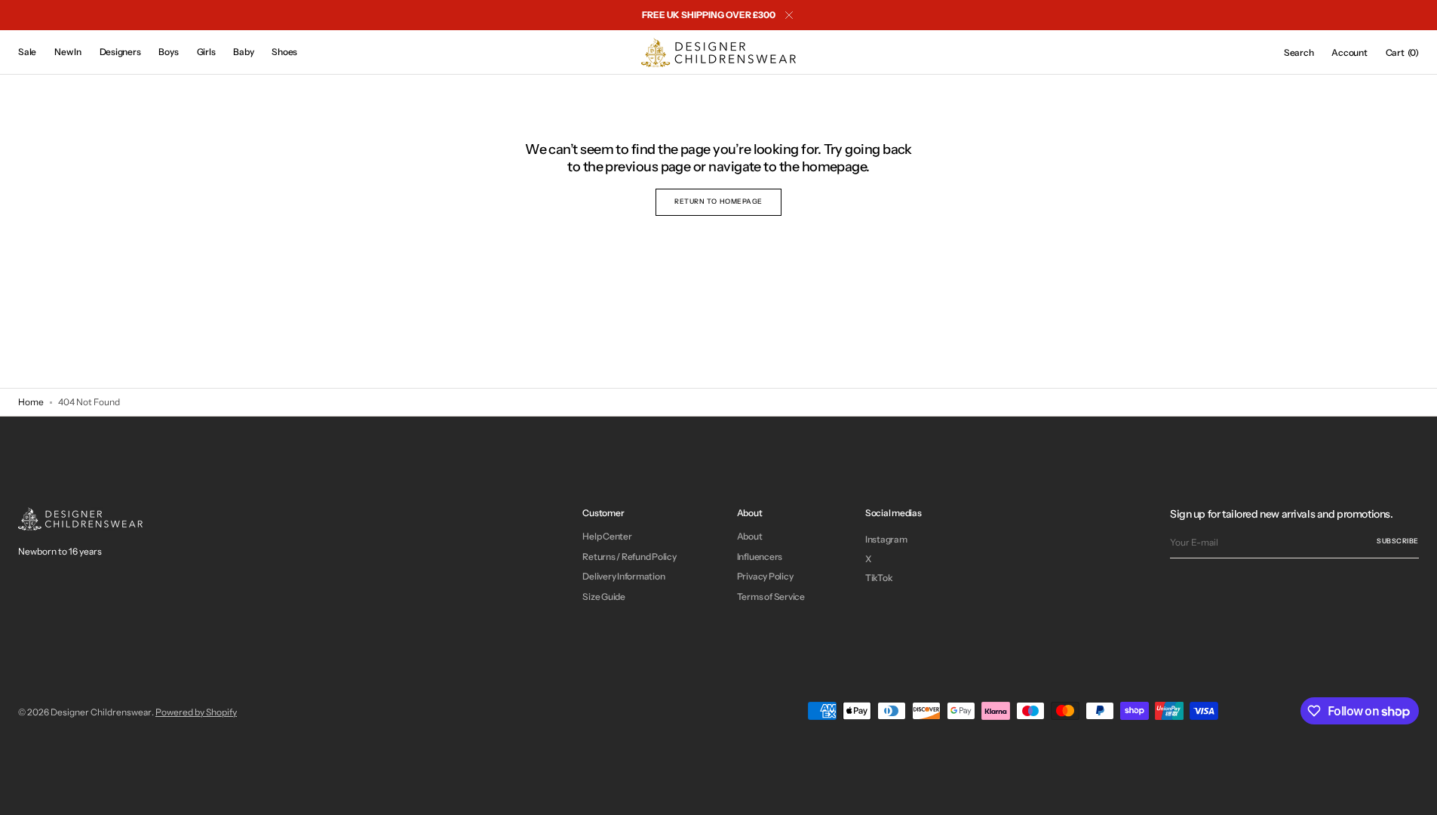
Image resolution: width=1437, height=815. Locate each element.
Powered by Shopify (196, 712)
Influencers (759, 556)
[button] (1299, 53)
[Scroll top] (1414, 792)
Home (31, 402)
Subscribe (1398, 541)
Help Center (606, 536)
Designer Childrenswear (101, 712)
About (750, 536)
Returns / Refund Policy (629, 556)
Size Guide (603, 596)
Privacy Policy (765, 576)
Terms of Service (771, 596)
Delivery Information (623, 576)
